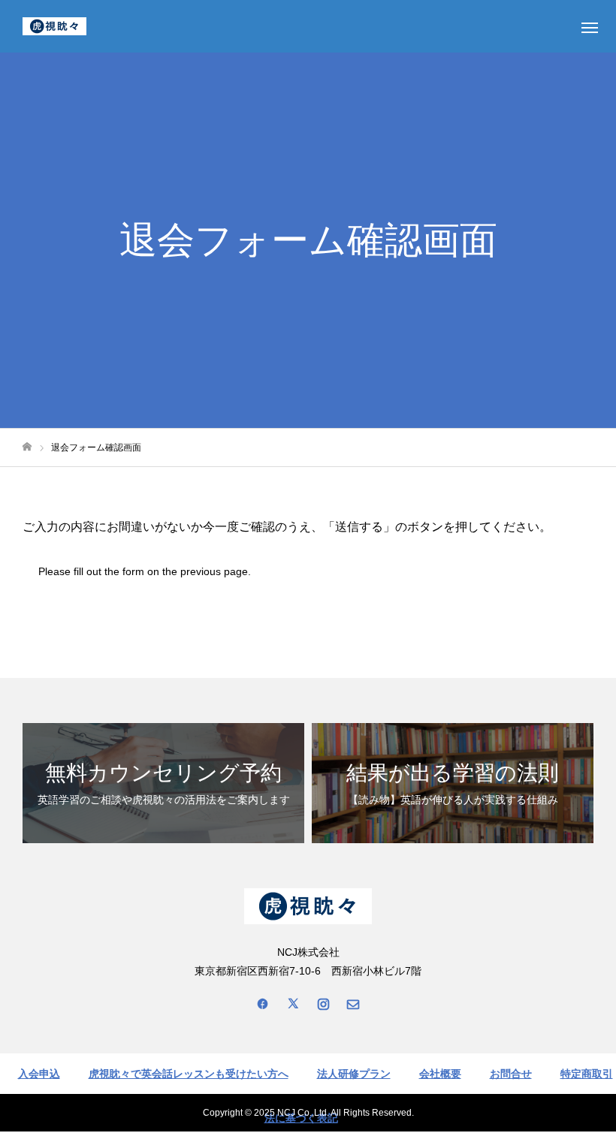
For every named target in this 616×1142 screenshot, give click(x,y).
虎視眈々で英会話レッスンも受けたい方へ (188, 1074)
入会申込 (39, 1074)
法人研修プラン (354, 1074)
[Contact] (353, 1003)
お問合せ (511, 1074)
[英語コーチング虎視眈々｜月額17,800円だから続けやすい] (54, 26)
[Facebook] (262, 1003)
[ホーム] (27, 447)
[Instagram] (323, 1003)
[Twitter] (292, 1003)
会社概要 (440, 1074)
